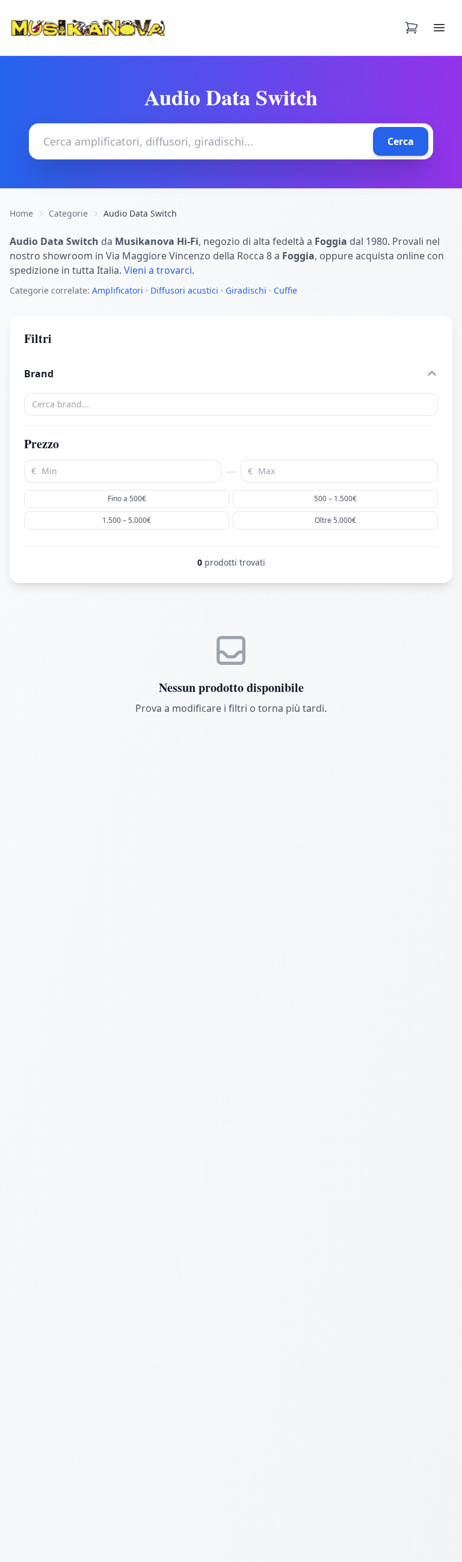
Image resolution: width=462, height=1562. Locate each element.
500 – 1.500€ (335, 498)
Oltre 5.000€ (335, 520)
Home (21, 213)
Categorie (68, 213)
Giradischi (246, 290)
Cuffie (285, 290)
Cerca (400, 141)
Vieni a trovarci (158, 270)
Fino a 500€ (127, 498)
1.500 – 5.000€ (126, 520)
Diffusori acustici (184, 290)
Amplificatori (117, 290)
